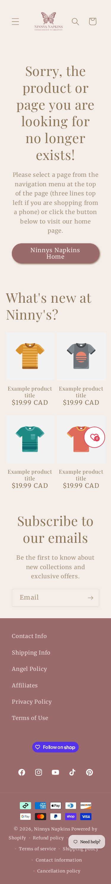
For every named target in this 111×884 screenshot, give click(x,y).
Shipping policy (81, 848)
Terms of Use (30, 718)
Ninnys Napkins (52, 829)
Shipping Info (31, 652)
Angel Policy (29, 669)
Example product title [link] (30, 392)
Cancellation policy (58, 871)
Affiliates (25, 685)
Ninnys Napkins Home (55, 253)
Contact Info (29, 636)
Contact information (59, 860)
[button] (15, 21)
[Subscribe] (90, 598)
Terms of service (37, 848)
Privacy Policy (32, 701)
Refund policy (48, 838)
